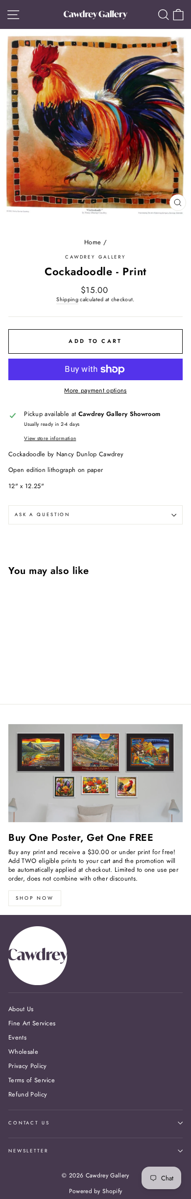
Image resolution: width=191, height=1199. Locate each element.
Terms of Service (31, 1080)
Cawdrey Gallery (95, 257)
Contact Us (29, 1123)
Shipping (67, 299)
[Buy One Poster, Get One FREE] (95, 773)
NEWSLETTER (28, 1150)
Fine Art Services (31, 1023)
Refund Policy (27, 1094)
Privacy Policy (27, 1065)
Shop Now (35, 898)
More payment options (95, 390)
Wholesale (23, 1051)
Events (17, 1037)
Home (92, 242)
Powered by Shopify (95, 1191)
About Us (21, 1009)
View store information (50, 438)
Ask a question (42, 514)
